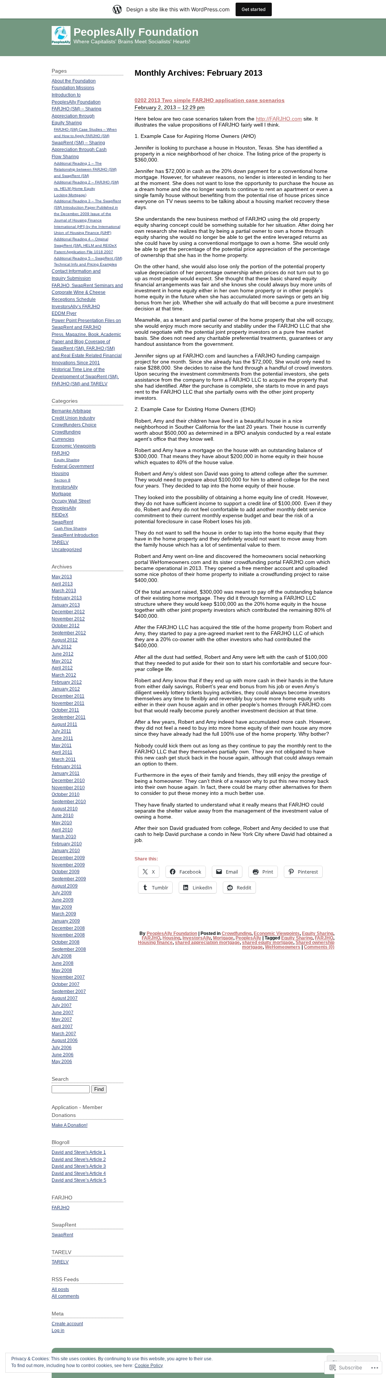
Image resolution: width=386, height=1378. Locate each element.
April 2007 (62, 1026)
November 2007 (68, 977)
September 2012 (69, 632)
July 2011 (61, 731)
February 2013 (67, 597)
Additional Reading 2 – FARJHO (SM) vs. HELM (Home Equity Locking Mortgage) (86, 188)
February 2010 (67, 843)
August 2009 (65, 885)
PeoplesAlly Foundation (136, 32)
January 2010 (66, 850)
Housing (171, 938)
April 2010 (62, 829)
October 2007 (66, 984)
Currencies (63, 439)
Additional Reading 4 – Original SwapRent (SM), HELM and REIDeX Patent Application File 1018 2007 (85, 245)
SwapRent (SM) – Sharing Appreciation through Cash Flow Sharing (79, 149)
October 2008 (66, 942)
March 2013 (64, 590)
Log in (58, 1330)
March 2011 (64, 759)
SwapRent (62, 521)
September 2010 (69, 801)
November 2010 (68, 787)
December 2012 (68, 611)
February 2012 (67, 682)
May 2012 (62, 660)
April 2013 (62, 583)
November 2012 (68, 618)
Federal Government (73, 466)
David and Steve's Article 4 (79, 1173)
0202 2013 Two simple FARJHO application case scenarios (210, 100)
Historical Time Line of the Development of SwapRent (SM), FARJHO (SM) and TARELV (85, 376)
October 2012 (66, 625)
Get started (254, 9)
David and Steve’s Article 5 (79, 1180)
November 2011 (68, 703)
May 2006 (62, 1061)
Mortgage (223, 938)
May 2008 (62, 970)
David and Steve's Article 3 (79, 1166)
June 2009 (63, 899)
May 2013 (62, 576)
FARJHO (151, 938)
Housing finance (155, 942)
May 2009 (62, 906)
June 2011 (62, 738)
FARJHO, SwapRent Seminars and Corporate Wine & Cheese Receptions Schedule (87, 292)
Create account (67, 1323)
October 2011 (65, 709)
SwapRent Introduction (75, 535)
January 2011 (66, 773)
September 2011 (69, 717)
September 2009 (69, 878)
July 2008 (62, 955)
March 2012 (64, 674)
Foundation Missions (73, 87)
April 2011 (62, 752)
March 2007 (64, 1033)
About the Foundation (74, 80)
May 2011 (62, 745)
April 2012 (62, 667)
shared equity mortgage (267, 942)
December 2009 (68, 857)
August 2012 (65, 639)
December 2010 (68, 780)
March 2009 (64, 913)
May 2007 (62, 1019)
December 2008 (68, 928)
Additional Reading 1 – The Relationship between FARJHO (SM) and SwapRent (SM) (85, 169)
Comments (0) (319, 947)
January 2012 (66, 688)
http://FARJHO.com (279, 119)
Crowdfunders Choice (74, 424)
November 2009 (68, 864)
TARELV (60, 542)
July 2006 (62, 1047)
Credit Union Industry (73, 418)
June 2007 (63, 1012)
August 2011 (64, 724)
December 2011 (68, 696)
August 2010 (65, 808)
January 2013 (66, 604)
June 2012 (63, 653)
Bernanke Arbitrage (71, 410)
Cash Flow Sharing (70, 528)
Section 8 (62, 480)
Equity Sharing (317, 933)
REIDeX (60, 514)
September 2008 (69, 949)
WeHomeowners (282, 947)
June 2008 (63, 963)
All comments (65, 1296)
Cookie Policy (149, 1365)
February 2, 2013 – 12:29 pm (170, 107)
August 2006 (65, 1040)
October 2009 (66, 871)
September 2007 (69, 991)
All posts (60, 1289)
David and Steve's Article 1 (79, 1152)
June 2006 (63, 1054)
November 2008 (68, 934)
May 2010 (62, 822)
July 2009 (62, 892)
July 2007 (62, 1005)
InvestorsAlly (196, 938)
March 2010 (64, 836)
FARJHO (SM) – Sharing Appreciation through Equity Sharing (76, 115)
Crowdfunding (236, 933)
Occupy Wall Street (71, 500)
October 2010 (66, 794)
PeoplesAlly (248, 938)
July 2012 (62, 646)
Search (60, 1079)
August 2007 (65, 998)
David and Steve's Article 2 (79, 1159)
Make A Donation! (69, 1125)
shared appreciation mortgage (207, 942)
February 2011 (66, 766)
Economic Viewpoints (277, 933)
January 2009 (66, 920)
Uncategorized (67, 549)
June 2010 (63, 815)
